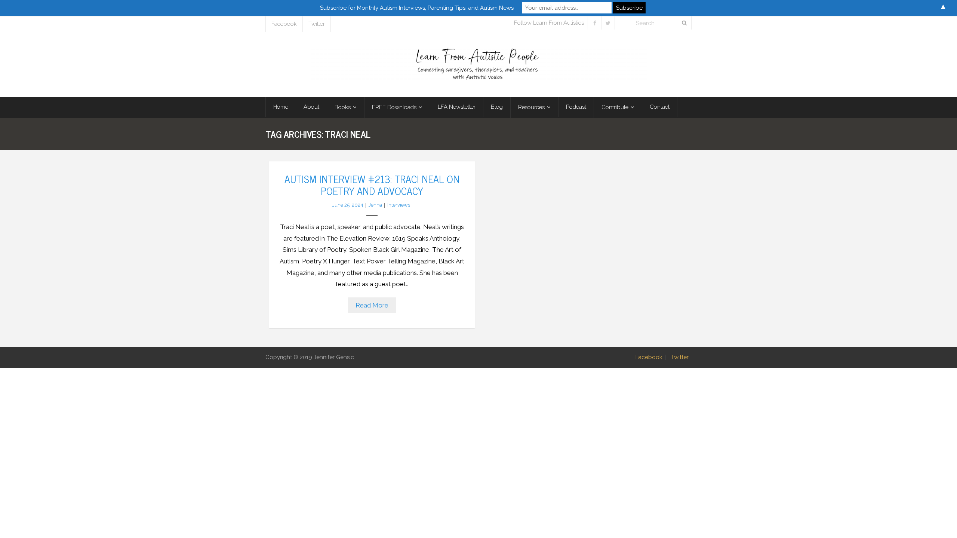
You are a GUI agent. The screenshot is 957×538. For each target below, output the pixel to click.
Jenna (375, 205)
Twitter (316, 24)
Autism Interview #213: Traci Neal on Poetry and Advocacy (371, 184)
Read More (372, 305)
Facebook (284, 24)
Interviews (398, 205)
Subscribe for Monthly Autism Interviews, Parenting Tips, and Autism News (417, 7)
